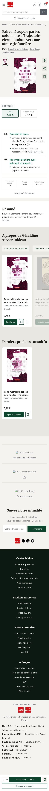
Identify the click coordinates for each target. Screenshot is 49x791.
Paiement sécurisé (24, 573)
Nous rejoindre (24, 642)
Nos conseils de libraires (24, 457)
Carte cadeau (24, 603)
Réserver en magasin (24, 786)
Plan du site (24, 691)
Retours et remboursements (24, 578)
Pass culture (24, 612)
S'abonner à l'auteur (14, 248)
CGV (25, 681)
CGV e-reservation (24, 686)
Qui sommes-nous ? (24, 633)
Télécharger (11, 322)
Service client (24, 587)
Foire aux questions (24, 564)
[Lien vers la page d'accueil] (10, 4)
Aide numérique (24, 582)
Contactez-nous (24, 496)
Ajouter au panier (14, 414)
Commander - (25, 779)
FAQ (24, 476)
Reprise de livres (24, 608)
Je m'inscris (37, 529)
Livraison (24, 569)
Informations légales (24, 668)
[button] (24, 215)
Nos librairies (24, 638)
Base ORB (24, 652)
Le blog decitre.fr (24, 617)
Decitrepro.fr (24, 647)
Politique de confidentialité (24, 672)
